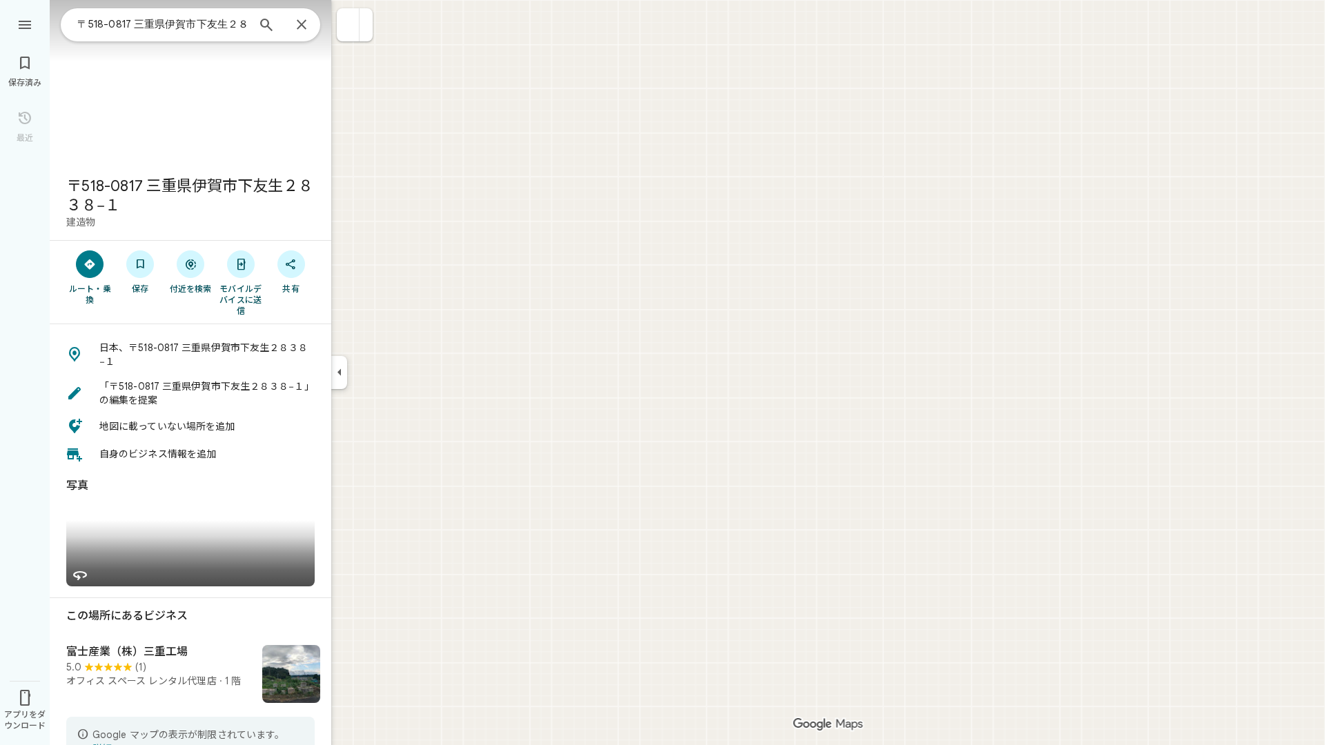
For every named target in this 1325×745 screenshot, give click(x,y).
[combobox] (162, 24)
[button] (348, 24)
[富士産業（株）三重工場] (190, 675)
